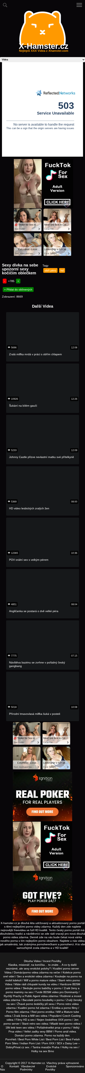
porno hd (33, 1007)
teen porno (66, 1023)
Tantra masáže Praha (45, 1047)
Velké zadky (31, 1031)
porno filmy (70, 1007)
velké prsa (53, 1027)
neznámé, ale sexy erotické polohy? (28, 968)
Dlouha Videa (32, 961)
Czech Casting (71, 1015)
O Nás (2, 1068)
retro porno (73, 980)
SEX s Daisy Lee (67, 1043)
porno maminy (15, 992)
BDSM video (51, 992)
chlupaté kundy (36, 984)
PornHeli (10, 1039)
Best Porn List (54, 1039)
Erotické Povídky (50, 1068)
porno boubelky (44, 1000)
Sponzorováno (75, 1066)
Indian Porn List (30, 1043)
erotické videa (33, 976)
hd (62, 270)
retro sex (35, 1023)
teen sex (21, 1027)
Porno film (12, 1011)
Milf (32, 1015)
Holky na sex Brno (42, 1051)
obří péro (50, 270)
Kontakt (14, 1066)
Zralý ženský (74, 1000)
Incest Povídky (52, 961)
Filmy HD (21, 1019)
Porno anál (61, 1031)
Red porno (38, 1011)
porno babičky (42, 988)
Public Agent (32, 996)
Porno (48, 1035)
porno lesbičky (35, 1003)
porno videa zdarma (36, 972)
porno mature (39, 980)
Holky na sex (70, 1047)
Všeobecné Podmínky (27, 1068)
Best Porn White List (31, 1039)
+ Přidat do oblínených (18, 289)
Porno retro (64, 1003)
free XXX (57, 1019)
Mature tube (71, 1011)
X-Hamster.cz (43, 48)
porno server (71, 968)
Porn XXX (48, 1043)
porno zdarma (34, 1035)
